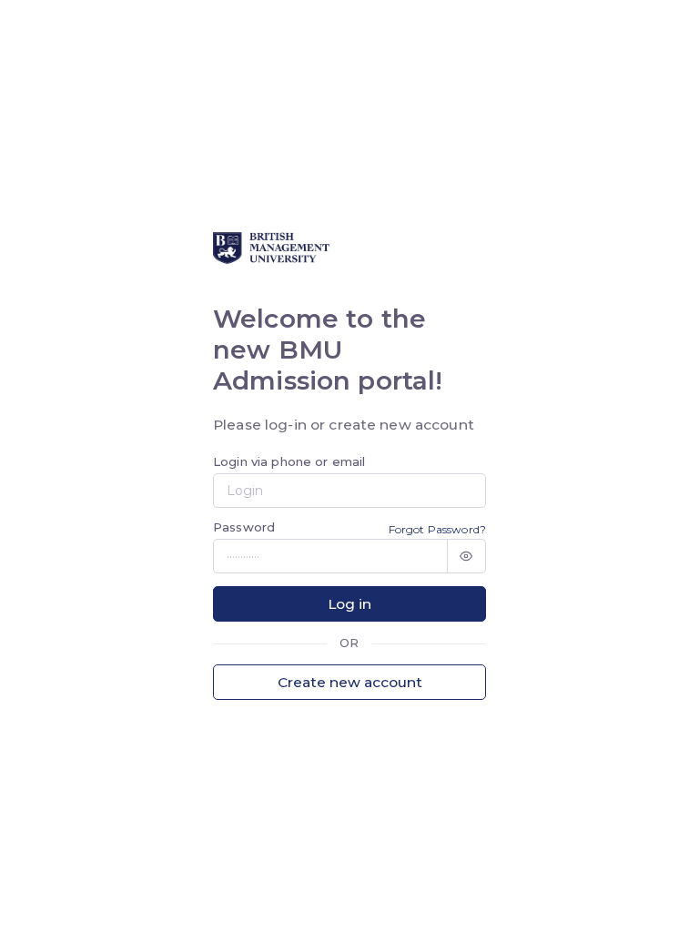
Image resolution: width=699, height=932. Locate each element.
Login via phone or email (289, 462)
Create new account (350, 682)
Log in (349, 604)
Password (244, 527)
